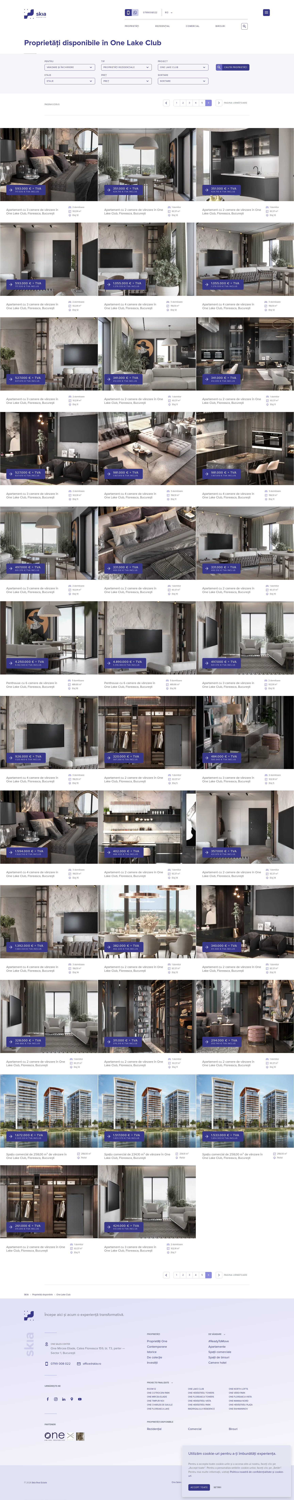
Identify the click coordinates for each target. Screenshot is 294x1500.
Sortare (163, 75)
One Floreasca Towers (201, 1396)
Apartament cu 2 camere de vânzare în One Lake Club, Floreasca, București (133, 211)
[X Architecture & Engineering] (70, 1436)
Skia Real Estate (39, 1482)
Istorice (152, 1352)
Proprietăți (132, 26)
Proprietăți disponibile (160, 1422)
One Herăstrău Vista (199, 1401)
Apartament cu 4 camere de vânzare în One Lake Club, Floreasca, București (130, 306)
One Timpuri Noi (155, 1401)
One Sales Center (180, 1482)
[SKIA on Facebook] (48, 1399)
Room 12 (151, 1389)
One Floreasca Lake (158, 1409)
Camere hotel (217, 1362)
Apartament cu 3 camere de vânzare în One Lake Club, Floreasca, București (32, 211)
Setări (218, 1487)
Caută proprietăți (235, 67)
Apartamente (217, 1347)
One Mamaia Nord (238, 1401)
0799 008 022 (61, 1364)
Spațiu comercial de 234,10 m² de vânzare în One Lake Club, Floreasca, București (137, 1156)
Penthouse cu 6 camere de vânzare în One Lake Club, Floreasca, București (31, 685)
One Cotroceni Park (158, 1393)
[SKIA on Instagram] (56, 1399)
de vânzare (214, 1334)
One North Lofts (238, 1389)
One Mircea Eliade (157, 1396)
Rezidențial (162, 26)
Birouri (220, 26)
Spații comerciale (219, 1352)
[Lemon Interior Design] (80, 1436)
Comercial (192, 26)
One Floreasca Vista (240, 1396)
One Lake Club (196, 1389)
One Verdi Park (237, 1393)
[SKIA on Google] (72, 1399)
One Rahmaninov (238, 1409)
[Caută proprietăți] (244, 26)
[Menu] (266, 12)
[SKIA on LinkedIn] (64, 1399)
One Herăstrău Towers (201, 1393)
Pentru (49, 61)
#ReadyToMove (218, 1341)
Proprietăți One (157, 1341)
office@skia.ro (92, 1364)
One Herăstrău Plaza (240, 1404)
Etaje (48, 75)
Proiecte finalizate (158, 1382)
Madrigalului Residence (201, 1409)
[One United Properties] (55, 1436)
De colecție (154, 1357)
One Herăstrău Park (199, 1404)
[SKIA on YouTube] (80, 1399)
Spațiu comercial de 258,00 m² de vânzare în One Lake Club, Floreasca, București (36, 1156)
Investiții (152, 1362)
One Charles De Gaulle (160, 1404)
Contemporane (157, 1347)
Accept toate (199, 1487)
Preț (104, 75)
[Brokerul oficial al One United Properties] (35, 14)
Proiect (163, 61)
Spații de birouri (218, 1357)
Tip (103, 61)
